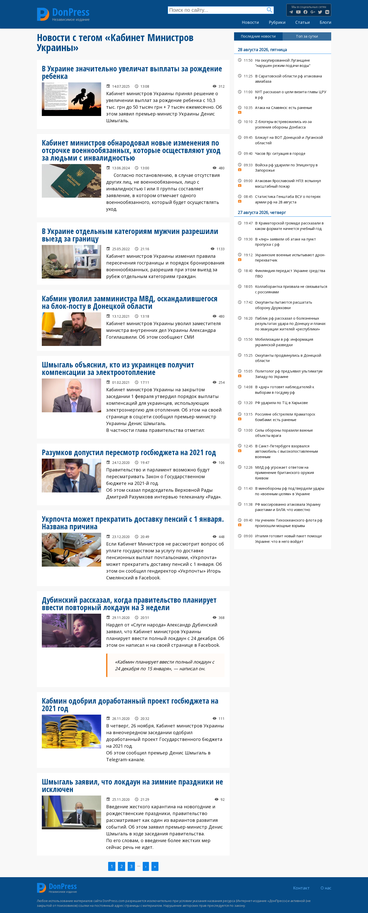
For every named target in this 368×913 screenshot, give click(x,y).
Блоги (325, 22)
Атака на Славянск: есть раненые (282, 108)
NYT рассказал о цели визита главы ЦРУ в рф (282, 94)
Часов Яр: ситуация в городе (282, 153)
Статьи (302, 22)
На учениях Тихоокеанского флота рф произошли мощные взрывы (282, 522)
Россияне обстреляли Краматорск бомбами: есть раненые (282, 416)
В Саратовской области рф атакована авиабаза (282, 78)
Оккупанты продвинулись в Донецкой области (282, 357)
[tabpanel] (282, 295)
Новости (250, 22)
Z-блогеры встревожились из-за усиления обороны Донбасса (282, 123)
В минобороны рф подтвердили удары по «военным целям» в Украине (282, 490)
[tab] (258, 36)
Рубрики (277, 22)
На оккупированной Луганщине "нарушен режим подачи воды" (282, 62)
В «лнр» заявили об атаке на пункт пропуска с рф (282, 241)
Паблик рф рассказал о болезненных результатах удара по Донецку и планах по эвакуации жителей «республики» (282, 323)
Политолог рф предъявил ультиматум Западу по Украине (282, 373)
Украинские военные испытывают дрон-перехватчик (282, 257)
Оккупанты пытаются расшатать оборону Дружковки (282, 304)
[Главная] (43, 14)
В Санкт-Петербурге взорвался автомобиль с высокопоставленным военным (282, 451)
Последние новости (258, 36)
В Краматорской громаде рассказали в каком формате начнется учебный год (282, 225)
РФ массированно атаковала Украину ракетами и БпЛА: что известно (282, 506)
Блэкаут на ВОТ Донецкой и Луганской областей (282, 139)
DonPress (71, 12)
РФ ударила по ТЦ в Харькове (282, 403)
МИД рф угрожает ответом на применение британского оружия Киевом (282, 472)
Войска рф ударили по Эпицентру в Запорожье (282, 167)
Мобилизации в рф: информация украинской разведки (282, 341)
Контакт (301, 888)
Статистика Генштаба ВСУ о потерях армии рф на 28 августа (282, 198)
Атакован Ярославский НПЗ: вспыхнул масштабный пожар (282, 183)
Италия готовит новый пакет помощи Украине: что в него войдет (282, 538)
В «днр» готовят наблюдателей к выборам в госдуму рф (282, 389)
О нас (326, 888)
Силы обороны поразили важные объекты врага (282, 432)
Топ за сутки (307, 36)
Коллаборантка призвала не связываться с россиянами (282, 288)
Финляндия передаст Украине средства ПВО (282, 273)
